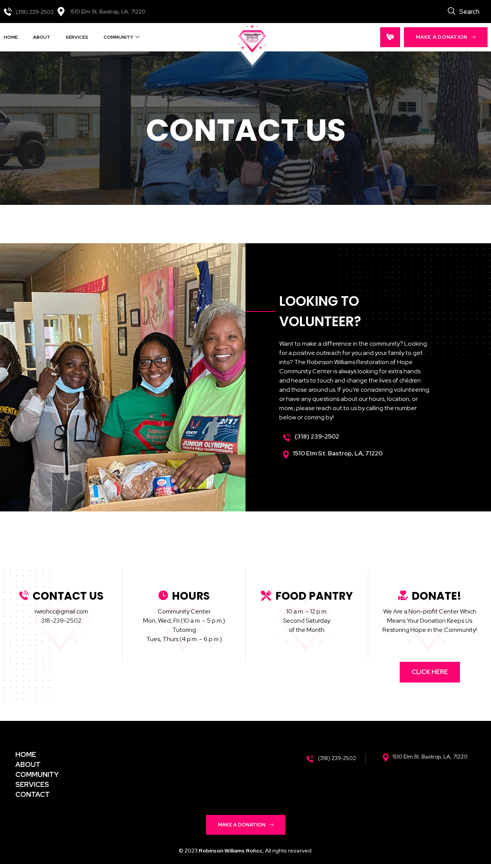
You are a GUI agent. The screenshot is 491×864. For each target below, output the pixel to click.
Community (118, 37)
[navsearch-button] (463, 11)
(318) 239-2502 (35, 12)
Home (11, 37)
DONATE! (436, 596)
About (41, 37)
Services (77, 37)
